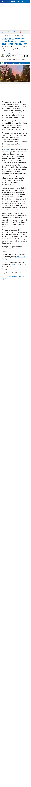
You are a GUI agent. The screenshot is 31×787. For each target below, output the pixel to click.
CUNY (24, 59)
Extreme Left (16, 59)
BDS (4, 59)
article (8, 150)
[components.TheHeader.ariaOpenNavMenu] (5, 1)
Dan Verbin (9, 53)
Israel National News (7, 35)
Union (9, 59)
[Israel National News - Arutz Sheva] (17, 1)
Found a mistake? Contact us (15, 276)
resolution (15, 265)
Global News (16, 35)
